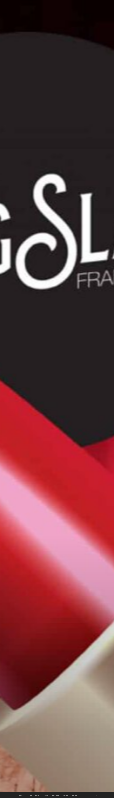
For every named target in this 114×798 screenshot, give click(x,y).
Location (65, 795)
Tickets (30, 795)
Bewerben (38, 795)
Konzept (46, 795)
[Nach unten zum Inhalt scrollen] (97, 795)
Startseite (22, 795)
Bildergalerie (55, 795)
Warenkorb (74, 795)
